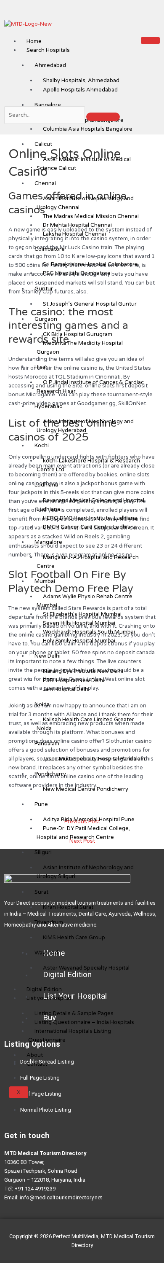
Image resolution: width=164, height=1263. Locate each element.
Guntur (43, 288)
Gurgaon (45, 319)
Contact (36, 1064)
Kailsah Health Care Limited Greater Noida (85, 724)
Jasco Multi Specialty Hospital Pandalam (94, 758)
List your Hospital (48, 998)
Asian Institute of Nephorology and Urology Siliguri (85, 872)
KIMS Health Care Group (74, 937)
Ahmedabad (50, 65)
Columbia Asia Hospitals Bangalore (87, 129)
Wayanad (46, 952)
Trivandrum (48, 922)
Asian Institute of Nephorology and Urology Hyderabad (85, 426)
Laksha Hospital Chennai (74, 234)
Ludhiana (46, 484)
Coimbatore (49, 249)
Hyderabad (48, 406)
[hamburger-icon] (150, 40)
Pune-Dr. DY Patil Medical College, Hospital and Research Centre (83, 833)
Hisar (41, 367)
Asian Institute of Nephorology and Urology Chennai (85, 203)
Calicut (43, 144)
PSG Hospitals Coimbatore (77, 273)
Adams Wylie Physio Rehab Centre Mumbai (84, 601)
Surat (41, 892)
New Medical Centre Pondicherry (85, 789)
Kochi (41, 445)
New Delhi (47, 656)
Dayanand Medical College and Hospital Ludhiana (90, 505)
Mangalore (48, 542)
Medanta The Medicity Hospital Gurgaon (80, 347)
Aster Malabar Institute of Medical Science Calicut (84, 164)
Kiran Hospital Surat (68, 907)
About (34, 1055)
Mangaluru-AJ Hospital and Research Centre (88, 562)
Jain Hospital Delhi (66, 689)
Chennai (45, 183)
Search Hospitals (48, 50)
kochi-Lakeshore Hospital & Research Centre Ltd (88, 465)
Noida (42, 704)
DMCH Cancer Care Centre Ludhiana (90, 527)
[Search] (103, 117)
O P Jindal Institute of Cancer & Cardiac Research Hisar (90, 387)
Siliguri (43, 852)
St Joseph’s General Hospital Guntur (90, 304)
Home (34, 41)
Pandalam (46, 743)
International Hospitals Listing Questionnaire (69, 1035)
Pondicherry (50, 774)
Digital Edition (44, 989)
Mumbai (44, 581)
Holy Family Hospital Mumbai (79, 640)
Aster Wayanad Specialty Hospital (86, 968)
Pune (41, 804)
